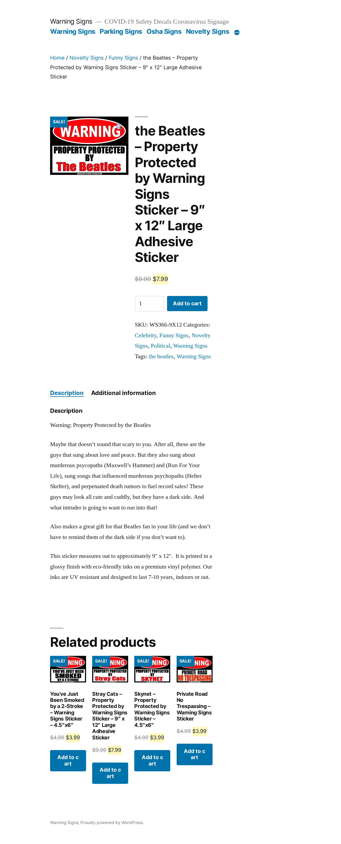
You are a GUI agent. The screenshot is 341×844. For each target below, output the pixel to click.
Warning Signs (71, 21)
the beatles (161, 356)
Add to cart (187, 303)
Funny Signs (123, 58)
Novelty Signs (207, 31)
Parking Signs (121, 31)
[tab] (67, 393)
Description (67, 392)
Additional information (123, 392)
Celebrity (145, 335)
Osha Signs (164, 31)
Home (57, 58)
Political (160, 345)
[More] (237, 32)
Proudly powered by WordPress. (112, 822)
